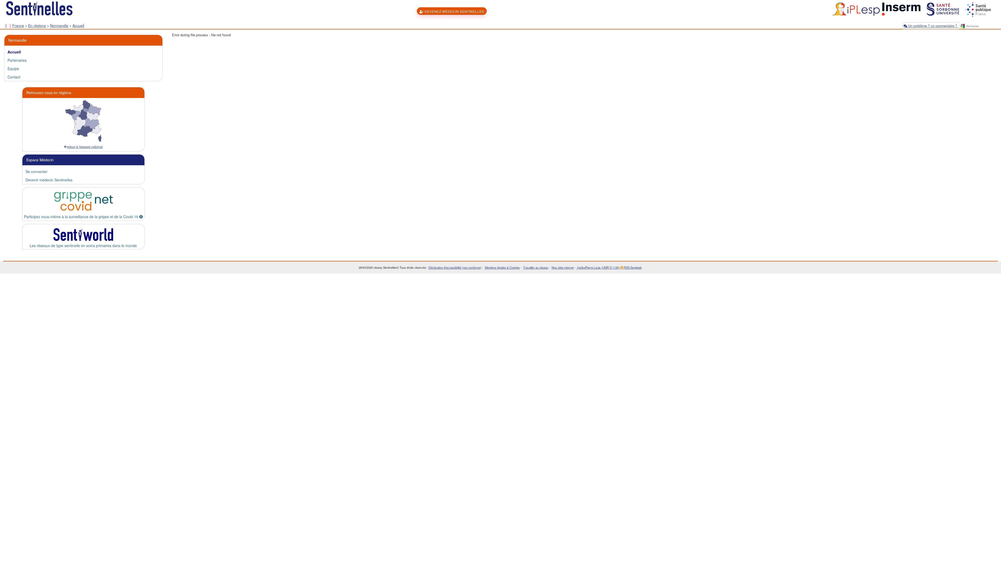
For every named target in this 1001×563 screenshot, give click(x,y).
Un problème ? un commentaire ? (932, 25)
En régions (37, 25)
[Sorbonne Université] (942, 8)
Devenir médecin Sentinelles (49, 179)
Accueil (78, 25)
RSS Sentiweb (632, 267)
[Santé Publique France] (977, 8)
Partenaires (17, 60)
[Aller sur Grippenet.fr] (83, 201)
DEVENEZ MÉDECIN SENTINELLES (454, 11)
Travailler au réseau (535, 267)
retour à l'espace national (85, 146)
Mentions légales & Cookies (502, 267)
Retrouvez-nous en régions (48, 92)
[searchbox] (981, 26)
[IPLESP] (855, 8)
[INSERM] (900, 8)
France (18, 25)
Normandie (59, 25)
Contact (14, 76)
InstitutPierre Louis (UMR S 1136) (598, 267)
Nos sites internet (563, 267)
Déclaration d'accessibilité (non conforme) (455, 267)
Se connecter (36, 171)
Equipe (13, 68)
